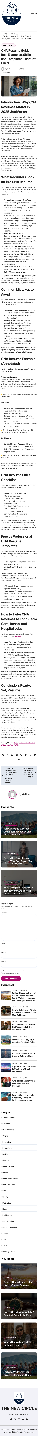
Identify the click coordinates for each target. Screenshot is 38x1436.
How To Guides (8, 45)
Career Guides (8, 1130)
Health (5, 1172)
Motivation (6, 1203)
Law (4, 1191)
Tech (4, 1239)
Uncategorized (8, 1252)
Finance (5, 1160)
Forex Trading (8, 1166)
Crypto (5, 1136)
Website (3, 961)
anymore (18, 636)
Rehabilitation (8, 1221)
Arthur (26, 794)
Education (6, 1142)
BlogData (17, 1432)
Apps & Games (8, 1117)
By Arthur (8, 69)
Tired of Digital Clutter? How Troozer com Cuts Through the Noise (18, 890)
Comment (4, 913)
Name (3, 943)
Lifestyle (6, 1197)
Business (6, 1124)
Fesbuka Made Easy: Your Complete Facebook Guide (17, 830)
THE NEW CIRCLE (19, 1408)
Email (3, 952)
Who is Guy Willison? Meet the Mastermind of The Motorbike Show (23, 1027)
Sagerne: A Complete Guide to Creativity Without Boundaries (24, 1069)
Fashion (5, 1154)
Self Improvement (9, 1227)
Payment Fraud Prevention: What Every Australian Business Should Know (23, 1097)
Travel (4, 1246)
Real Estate (7, 1215)
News (4, 1209)
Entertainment (8, 1148)
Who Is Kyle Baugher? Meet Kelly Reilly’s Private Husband (23, 1083)
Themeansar (28, 1432)
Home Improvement (10, 1178)
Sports (5, 1233)
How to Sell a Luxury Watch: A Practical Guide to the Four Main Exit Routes (24, 1012)
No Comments (7, 72)
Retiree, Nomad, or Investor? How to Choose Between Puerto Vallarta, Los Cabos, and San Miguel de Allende (24, 997)
